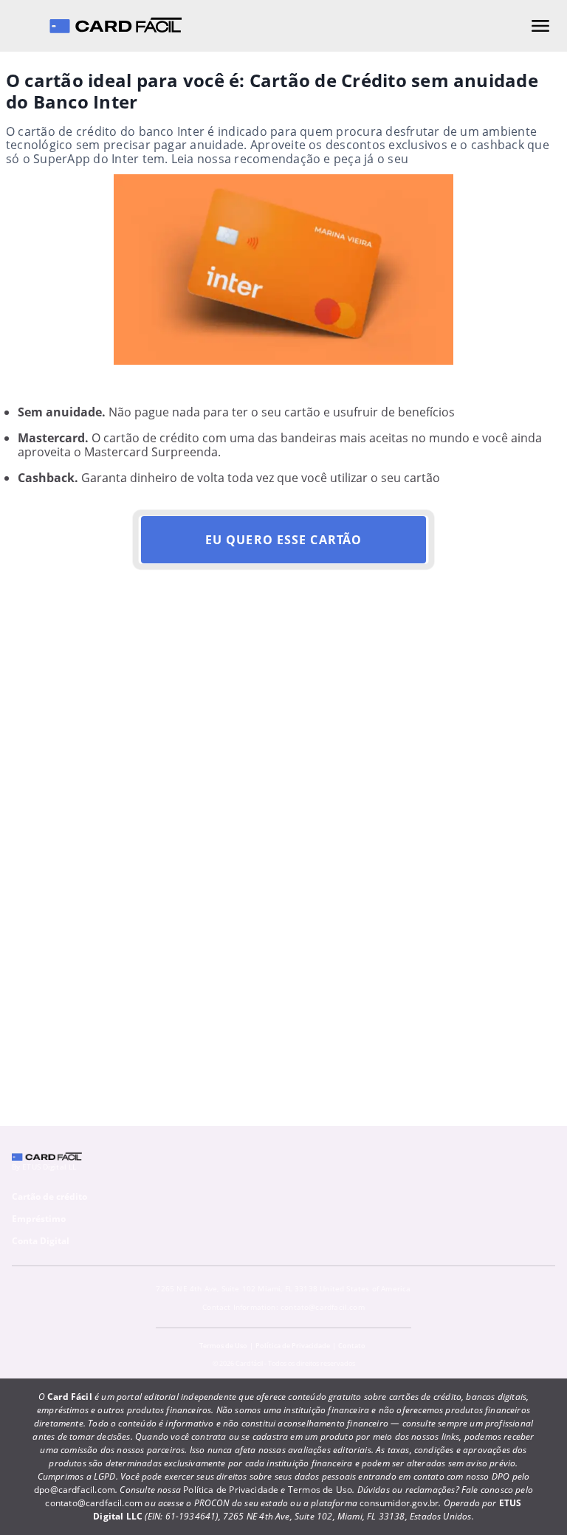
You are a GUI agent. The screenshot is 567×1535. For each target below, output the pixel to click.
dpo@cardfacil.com (74, 1489)
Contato (351, 1345)
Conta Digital (40, 1240)
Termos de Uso (223, 1345)
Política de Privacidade (292, 1345)
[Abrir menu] (540, 26)
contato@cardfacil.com (323, 1307)
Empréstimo (39, 1218)
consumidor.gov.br (399, 1503)
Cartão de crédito (49, 1196)
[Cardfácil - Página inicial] (115, 25)
